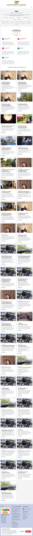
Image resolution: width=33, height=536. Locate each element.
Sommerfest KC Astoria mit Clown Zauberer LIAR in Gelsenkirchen (8, 431)
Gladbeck (29, 23)
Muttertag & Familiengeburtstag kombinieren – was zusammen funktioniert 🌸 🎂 (16, 523)
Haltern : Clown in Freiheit (6, 367)
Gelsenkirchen (24, 23)
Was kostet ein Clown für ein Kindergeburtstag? (22, 236)
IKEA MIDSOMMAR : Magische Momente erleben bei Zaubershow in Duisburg (23, 279)
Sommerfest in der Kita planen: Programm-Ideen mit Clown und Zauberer (22, 127)
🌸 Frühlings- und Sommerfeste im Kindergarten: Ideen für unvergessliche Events (23, 170)
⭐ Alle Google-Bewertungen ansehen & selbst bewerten (16, 67)
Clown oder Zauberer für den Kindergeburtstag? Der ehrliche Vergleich (6, 83)
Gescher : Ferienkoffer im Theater (24, 410)
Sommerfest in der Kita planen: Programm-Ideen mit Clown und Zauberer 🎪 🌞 (16, 514)
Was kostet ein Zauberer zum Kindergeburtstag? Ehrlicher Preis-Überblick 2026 (7, 105)
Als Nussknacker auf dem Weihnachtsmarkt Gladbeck (7, 493)
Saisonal (12, 23)
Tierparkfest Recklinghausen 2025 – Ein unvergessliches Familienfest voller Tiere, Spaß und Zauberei (24, 257)
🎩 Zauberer (12, 17)
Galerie (24, 519)
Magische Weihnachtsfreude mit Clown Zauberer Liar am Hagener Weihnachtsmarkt (7, 257)
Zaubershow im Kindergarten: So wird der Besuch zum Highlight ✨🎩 (24, 192)
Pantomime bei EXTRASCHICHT (7, 410)
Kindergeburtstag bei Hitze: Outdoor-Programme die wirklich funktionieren (7, 148)
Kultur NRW (17, 21)
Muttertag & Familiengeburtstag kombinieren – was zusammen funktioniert (8, 170)
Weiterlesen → (4, 111)
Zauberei (21, 21)
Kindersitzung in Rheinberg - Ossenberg (6, 472)
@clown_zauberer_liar (27, 508)
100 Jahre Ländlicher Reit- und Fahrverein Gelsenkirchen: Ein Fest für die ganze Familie (7, 302)
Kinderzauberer (25, 516)
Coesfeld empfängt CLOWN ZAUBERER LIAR (6, 389)
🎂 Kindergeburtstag (26, 17)
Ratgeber (16, 24)
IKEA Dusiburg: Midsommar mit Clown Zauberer (23, 389)
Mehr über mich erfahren (19, 15)
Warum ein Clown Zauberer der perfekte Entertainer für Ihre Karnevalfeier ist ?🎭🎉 (7, 214)
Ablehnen (22, 531)
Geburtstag (4, 23)
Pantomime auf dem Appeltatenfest (24, 367)
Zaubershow (24, 518)
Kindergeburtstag (25, 517)
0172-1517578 (4, 518)
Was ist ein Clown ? (5, 235)
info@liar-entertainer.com (3, 520)
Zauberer (24, 515)
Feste (8, 23)
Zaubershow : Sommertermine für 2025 (22, 324)
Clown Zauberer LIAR (27, 509)
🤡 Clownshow (6, 17)
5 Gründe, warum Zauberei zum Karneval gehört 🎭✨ (6, 192)
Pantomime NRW (17, 23)
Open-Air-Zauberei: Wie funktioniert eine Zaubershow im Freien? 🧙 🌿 (16, 511)
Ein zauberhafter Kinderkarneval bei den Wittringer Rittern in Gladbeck (8, 346)
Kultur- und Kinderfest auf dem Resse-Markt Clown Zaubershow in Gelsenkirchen (7, 324)
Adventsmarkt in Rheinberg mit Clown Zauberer (23, 472)
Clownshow (24, 513)
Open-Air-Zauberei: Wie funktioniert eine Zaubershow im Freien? (8, 126)
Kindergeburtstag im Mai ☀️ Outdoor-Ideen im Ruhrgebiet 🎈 (16, 520)
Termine (12, 21)
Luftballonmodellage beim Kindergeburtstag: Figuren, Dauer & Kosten (22, 83)
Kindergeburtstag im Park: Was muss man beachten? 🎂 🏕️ (16, 508)
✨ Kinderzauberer (18, 17)
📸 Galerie (19, 19)
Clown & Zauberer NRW (26, 514)
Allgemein (7, 21)
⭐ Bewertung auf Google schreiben (3, 522)
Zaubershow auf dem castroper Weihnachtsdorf (23, 346)
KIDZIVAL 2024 (20, 430)
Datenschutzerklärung (8, 533)
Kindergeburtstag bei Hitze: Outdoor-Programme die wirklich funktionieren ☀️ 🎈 (16, 517)
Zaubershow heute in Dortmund (23, 301)
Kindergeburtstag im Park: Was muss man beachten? (23, 105)
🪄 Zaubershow (14, 19)
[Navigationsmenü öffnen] (31, 7)
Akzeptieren (28, 531)
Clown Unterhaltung (28, 21)
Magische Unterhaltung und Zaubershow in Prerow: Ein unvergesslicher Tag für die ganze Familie (6, 280)
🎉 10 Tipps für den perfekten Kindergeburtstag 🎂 (23, 214)
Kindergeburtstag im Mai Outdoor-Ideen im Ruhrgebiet (23, 148)
